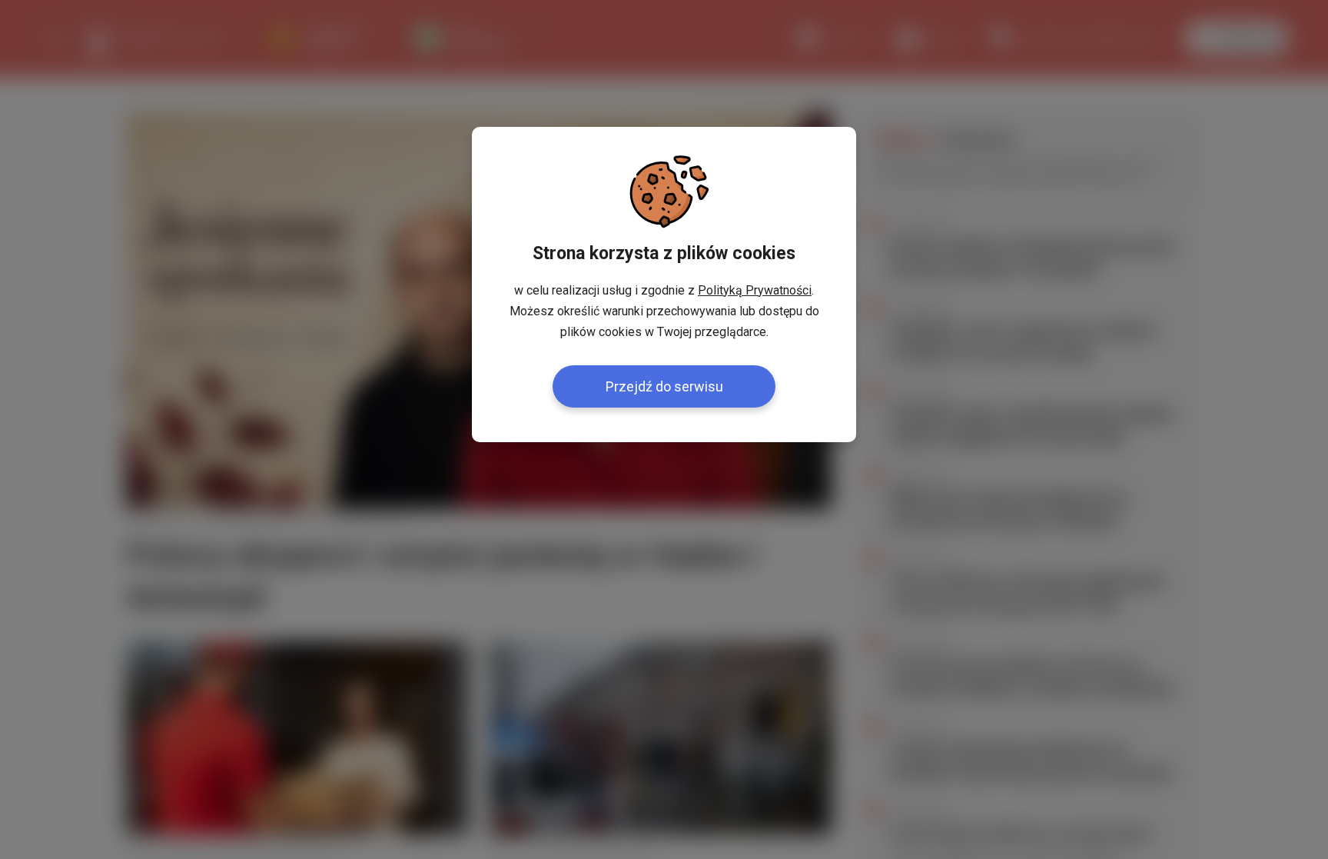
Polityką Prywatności (755, 290)
